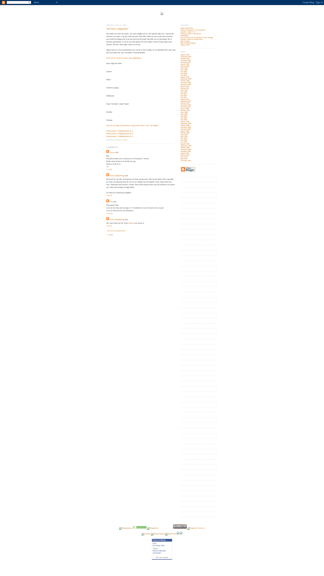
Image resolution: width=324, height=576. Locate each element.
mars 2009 (184, 135)
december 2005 (186, 62)
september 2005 (186, 57)
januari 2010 (185, 153)
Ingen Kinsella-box (187, 28)
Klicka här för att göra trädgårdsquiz (123, 58)
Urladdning (184, 35)
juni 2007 (184, 96)
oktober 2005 (185, 58)
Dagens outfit (185, 45)
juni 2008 (184, 118)
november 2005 (186, 60)
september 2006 (186, 79)
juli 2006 (184, 75)
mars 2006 (184, 68)
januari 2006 (185, 64)
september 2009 (186, 146)
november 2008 (186, 127)
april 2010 (184, 159)
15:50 (125, 140)
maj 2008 (184, 116)
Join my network (162, 557)
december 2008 (186, 129)
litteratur (162, 551)
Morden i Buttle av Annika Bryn (192, 39)
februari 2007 (185, 88)
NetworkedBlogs (159, 540)
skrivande (157, 553)
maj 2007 (184, 94)
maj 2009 (184, 138)
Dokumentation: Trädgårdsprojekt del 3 (119, 136)
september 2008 (186, 123)
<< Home (109, 235)
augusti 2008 (185, 122)
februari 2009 (185, 133)
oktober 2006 (185, 81)
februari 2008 (185, 110)
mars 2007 (184, 90)
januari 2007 (185, 86)
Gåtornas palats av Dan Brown (191, 34)
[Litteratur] (139, 528)
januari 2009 (185, 131)
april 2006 (184, 70)
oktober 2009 (185, 148)
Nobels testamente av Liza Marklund (193, 30)
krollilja (131, 223)
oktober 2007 (185, 103)
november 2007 (186, 105)
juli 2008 (184, 120)
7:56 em (109, 195)
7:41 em (109, 169)
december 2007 (186, 107)
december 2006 (186, 84)
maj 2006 (184, 71)
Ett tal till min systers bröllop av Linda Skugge (197, 37)
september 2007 (186, 101)
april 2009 (184, 136)
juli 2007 (184, 97)
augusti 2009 (185, 144)
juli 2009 (184, 142)
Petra (111, 202)
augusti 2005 (185, 55)
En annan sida (158, 545)
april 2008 (184, 114)
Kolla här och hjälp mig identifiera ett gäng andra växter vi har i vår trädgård (132, 125)
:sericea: (112, 152)
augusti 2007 (185, 99)
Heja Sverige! (185, 41)
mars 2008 (184, 112)
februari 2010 (185, 155)
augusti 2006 (185, 77)
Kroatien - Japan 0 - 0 (188, 32)
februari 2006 (185, 66)
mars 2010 (184, 157)
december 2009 (186, 151)
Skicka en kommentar (116, 231)
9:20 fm (109, 226)
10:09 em (109, 213)
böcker (155, 551)
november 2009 (186, 149)
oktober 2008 (185, 125)
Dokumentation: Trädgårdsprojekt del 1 (119, 131)
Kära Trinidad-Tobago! (188, 43)
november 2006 (186, 83)
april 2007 (184, 92)
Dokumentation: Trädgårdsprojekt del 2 (119, 134)
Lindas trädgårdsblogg (117, 176)
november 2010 (186, 161)
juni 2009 (184, 140)
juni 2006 (184, 73)
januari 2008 (185, 109)
